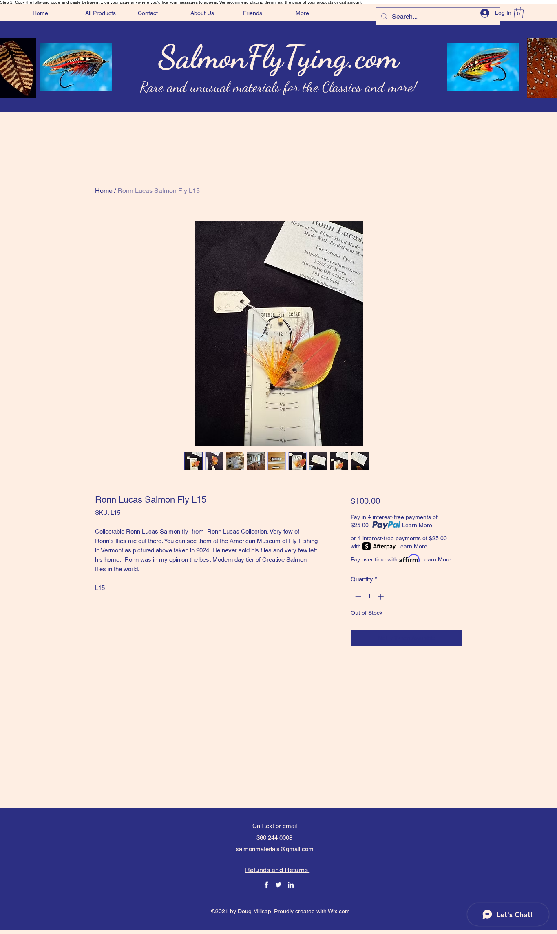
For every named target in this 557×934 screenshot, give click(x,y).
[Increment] (381, 596)
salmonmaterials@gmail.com (275, 849)
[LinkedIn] (291, 885)
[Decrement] (357, 596)
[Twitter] (278, 885)
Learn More (417, 525)
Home (104, 190)
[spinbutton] (369, 596)
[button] (519, 12)
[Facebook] (266, 885)
